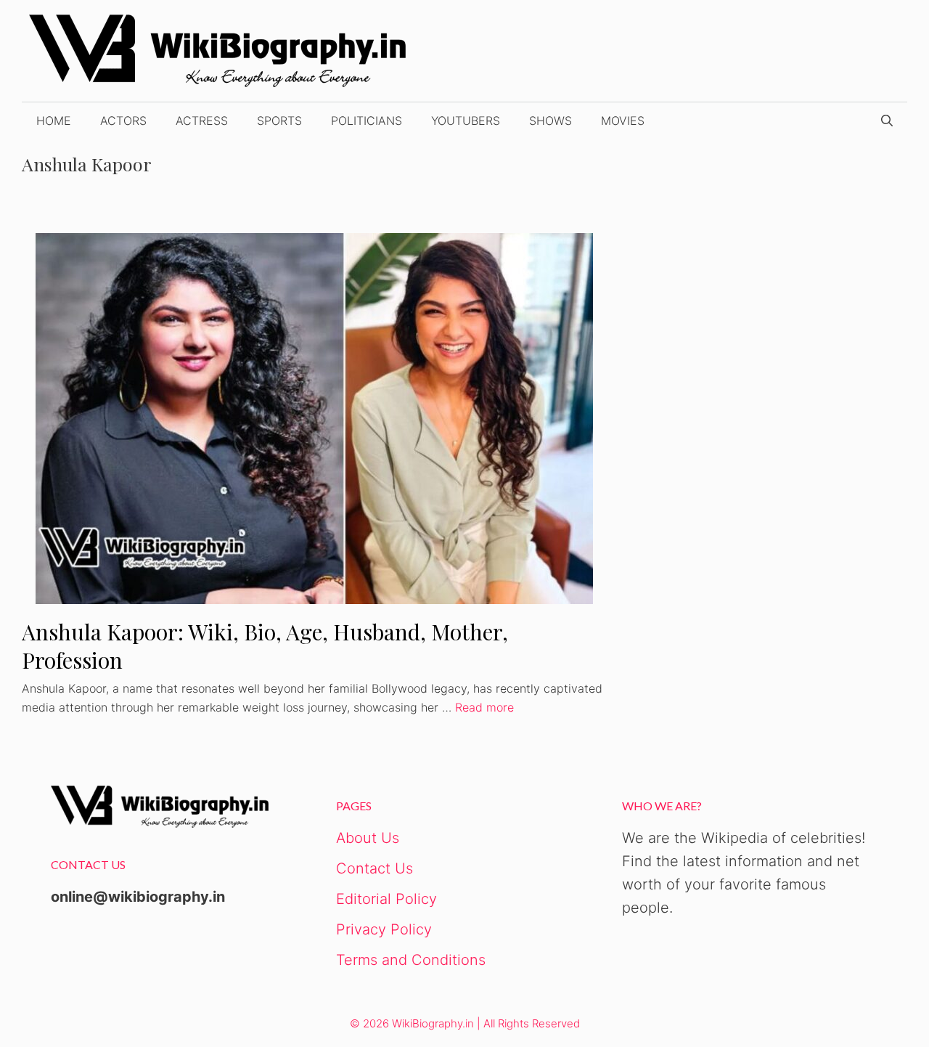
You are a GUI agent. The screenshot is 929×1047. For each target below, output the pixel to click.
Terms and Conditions (411, 960)
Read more (484, 707)
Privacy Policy (384, 929)
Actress (202, 120)
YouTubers (465, 120)
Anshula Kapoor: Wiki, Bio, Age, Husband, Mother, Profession (265, 646)
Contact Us (374, 868)
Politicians (366, 120)
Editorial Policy (386, 899)
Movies (622, 120)
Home (53, 120)
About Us (367, 838)
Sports (279, 120)
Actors (123, 120)
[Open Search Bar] (887, 120)
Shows (550, 120)
